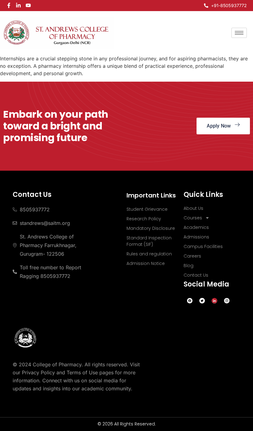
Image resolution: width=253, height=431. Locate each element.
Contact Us (196, 275)
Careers (192, 256)
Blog (188, 265)
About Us (193, 208)
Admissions (196, 237)
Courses (193, 218)
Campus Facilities (203, 246)
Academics (196, 227)
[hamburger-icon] (239, 33)
